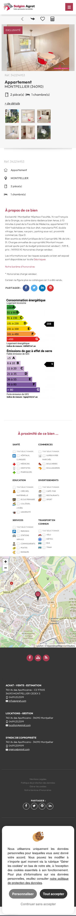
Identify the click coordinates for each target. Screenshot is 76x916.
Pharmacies (26, 472)
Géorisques (40, 259)
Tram (49, 547)
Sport (49, 499)
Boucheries (51, 464)
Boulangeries (53, 468)
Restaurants (52, 495)
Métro (49, 539)
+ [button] (5, 561)
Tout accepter (53, 893)
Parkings (25, 531)
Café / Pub (51, 491)
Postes (24, 548)
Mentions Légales (38, 779)
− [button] (5, 567)
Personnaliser (23, 893)
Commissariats (28, 543)
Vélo (48, 535)
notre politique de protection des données (38, 880)
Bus (48, 543)
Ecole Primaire (28, 499)
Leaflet (39, 645)
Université (26, 512)
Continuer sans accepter (38, 904)
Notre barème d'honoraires (20, 266)
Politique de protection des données (38, 782)
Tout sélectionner (25, 451)
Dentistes (25, 468)
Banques (25, 552)
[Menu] (69, 7)
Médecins (25, 464)
